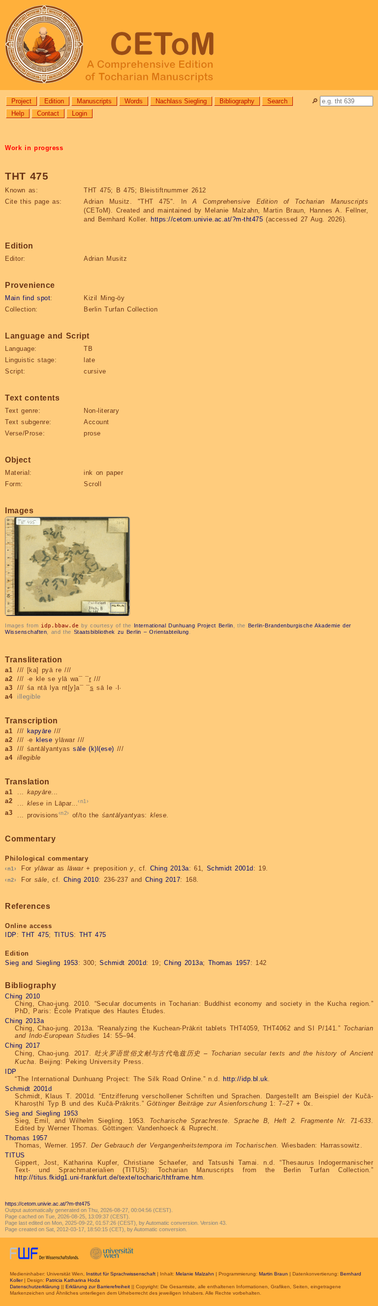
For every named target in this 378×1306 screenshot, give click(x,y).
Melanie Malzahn (195, 1273)
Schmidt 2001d (230, 868)
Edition (54, 101)
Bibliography (237, 101)
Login (79, 113)
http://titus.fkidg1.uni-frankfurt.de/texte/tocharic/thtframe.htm (109, 1177)
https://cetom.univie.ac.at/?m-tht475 (207, 219)
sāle (79, 748)
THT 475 (35, 934)
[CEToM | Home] (189, 45)
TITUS (64, 934)
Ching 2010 (81, 879)
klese (44, 740)
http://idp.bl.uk (245, 1079)
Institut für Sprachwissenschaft (121, 1273)
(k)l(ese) (101, 748)
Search (277, 101)
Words (134, 101)
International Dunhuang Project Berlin (183, 625)
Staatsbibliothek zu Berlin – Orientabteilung (131, 632)
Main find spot (27, 298)
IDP (11, 934)
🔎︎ (315, 101)
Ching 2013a (169, 868)
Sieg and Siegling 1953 (41, 962)
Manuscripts (94, 101)
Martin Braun (273, 1273)
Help (17, 113)
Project (21, 101)
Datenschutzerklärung (35, 1286)
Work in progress (34, 148)
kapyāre (39, 731)
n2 (64, 813)
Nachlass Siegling (181, 101)
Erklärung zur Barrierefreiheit (97, 1286)
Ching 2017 (163, 879)
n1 (83, 801)
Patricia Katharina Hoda (73, 1280)
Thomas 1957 (229, 962)
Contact (48, 113)
